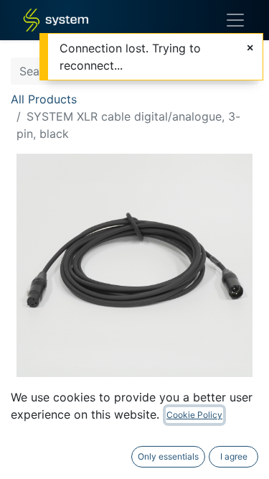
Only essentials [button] (168, 456)
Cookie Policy (194, 414)
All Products (44, 99)
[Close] (250, 47)
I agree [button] (233, 456)
